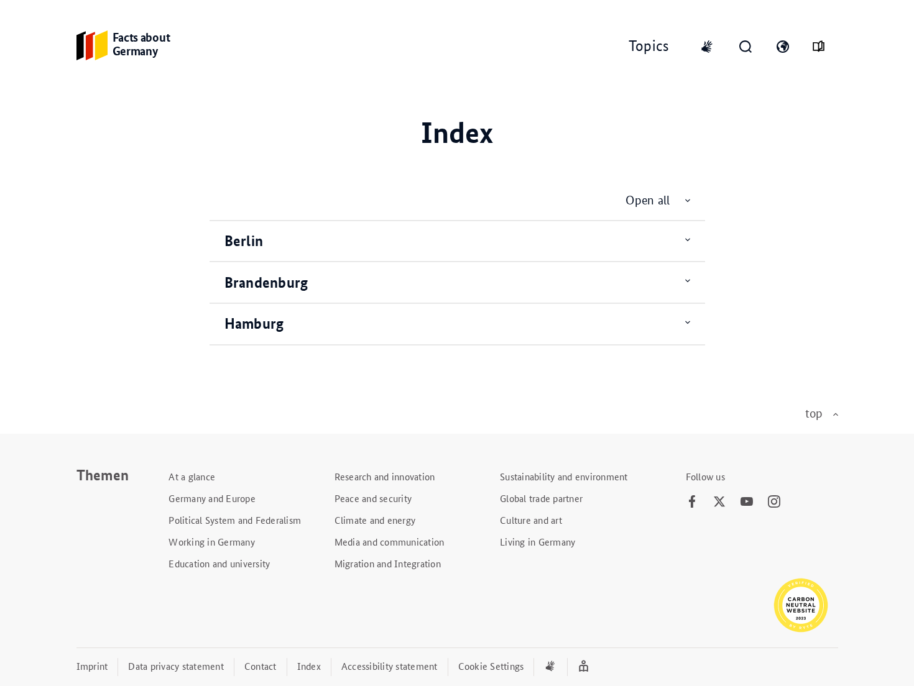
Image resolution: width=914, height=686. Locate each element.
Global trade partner (541, 498)
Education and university (219, 563)
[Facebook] (692, 502)
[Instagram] (774, 502)
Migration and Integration (388, 563)
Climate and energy (375, 519)
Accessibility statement (389, 665)
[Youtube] (747, 502)
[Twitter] (719, 502)
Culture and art (531, 519)
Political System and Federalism (234, 519)
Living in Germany (537, 541)
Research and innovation (385, 476)
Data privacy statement (176, 665)
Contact (260, 665)
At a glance (191, 476)
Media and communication (390, 541)
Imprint (92, 665)
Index (309, 665)
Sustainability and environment (564, 476)
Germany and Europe (212, 498)
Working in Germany (211, 541)
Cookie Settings (491, 665)
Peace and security (373, 498)
